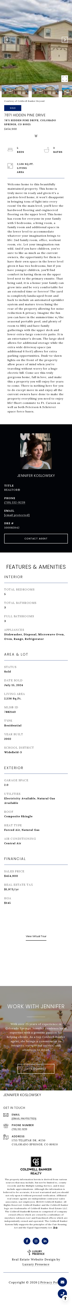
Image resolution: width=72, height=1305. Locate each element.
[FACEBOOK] (27, 1241)
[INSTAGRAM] (36, 1241)
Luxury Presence (36, 1264)
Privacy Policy (51, 1282)
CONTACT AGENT (36, 538)
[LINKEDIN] (45, 1241)
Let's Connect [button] (36, 1069)
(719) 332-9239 (14, 502)
